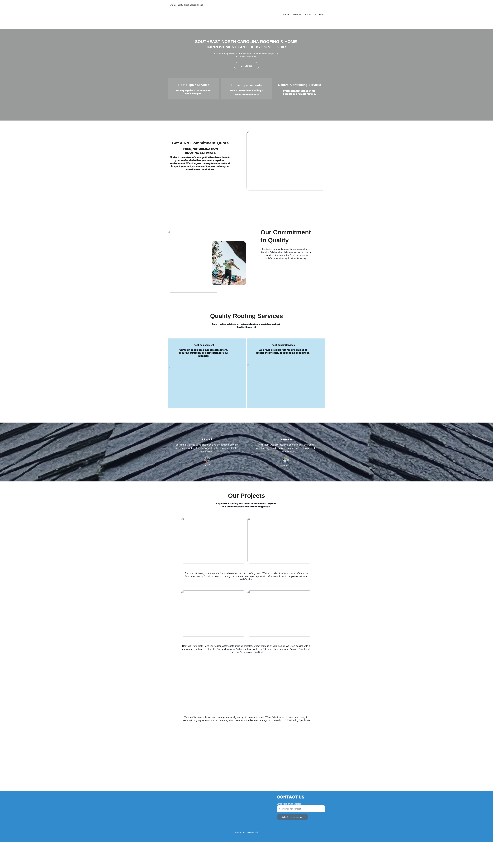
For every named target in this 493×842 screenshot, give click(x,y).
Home (286, 14)
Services (297, 14)
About (308, 14)
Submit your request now (292, 817)
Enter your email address (289, 803)
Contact (319, 14)
